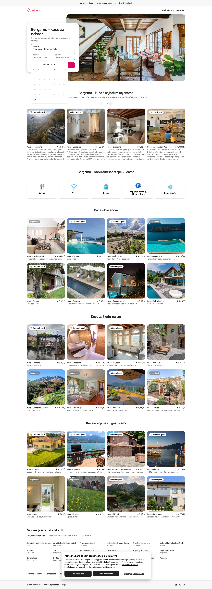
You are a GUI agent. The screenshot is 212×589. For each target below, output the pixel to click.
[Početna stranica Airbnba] (33, 10)
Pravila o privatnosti (52, 585)
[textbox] (42, 57)
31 (35, 100)
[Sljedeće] (111, 104)
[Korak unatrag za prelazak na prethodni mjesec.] (35, 64)
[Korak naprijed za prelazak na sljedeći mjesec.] (63, 64)
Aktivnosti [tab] (86, 535)
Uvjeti (64, 585)
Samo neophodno (106, 574)
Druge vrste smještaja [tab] (36, 535)
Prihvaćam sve (78, 574)
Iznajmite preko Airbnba (173, 10)
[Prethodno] (101, 104)
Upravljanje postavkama (134, 574)
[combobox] (53, 48)
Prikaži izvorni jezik (125, 3)
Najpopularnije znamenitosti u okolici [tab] (63, 535)
